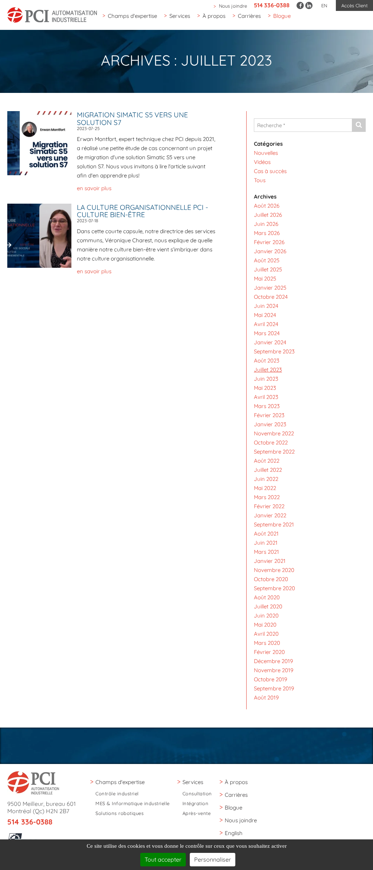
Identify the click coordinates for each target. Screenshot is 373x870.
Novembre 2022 (274, 433)
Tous (260, 180)
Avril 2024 (266, 324)
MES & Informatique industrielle (132, 803)
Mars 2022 (267, 497)
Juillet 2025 (268, 269)
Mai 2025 (265, 278)
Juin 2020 (266, 615)
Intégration (195, 803)
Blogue (282, 15)
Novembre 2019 (273, 670)
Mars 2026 (267, 233)
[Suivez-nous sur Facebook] (300, 5)
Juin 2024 (266, 305)
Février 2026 (269, 242)
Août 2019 (266, 697)
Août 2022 (266, 460)
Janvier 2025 (270, 287)
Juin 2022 (266, 478)
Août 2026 (266, 205)
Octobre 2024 (271, 296)
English (234, 833)
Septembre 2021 (274, 524)
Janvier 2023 (270, 424)
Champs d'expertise (132, 15)
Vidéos (262, 161)
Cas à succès (270, 171)
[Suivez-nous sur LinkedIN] (309, 5)
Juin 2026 (266, 223)
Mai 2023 (265, 387)
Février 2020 (269, 651)
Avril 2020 (266, 633)
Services (179, 15)
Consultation (197, 793)
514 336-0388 (272, 5)
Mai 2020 (265, 624)
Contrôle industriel (117, 793)
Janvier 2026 (270, 251)
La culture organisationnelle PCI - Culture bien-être (142, 211)
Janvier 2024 (270, 342)
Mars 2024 (267, 333)
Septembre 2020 (274, 588)
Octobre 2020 (271, 579)
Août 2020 (267, 597)
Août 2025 (266, 260)
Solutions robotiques (119, 813)
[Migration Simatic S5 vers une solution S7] (42, 142)
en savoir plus (94, 188)
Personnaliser (212, 859)
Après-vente (196, 813)
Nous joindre (233, 6)
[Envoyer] (358, 125)
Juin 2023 (266, 378)
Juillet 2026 (268, 214)
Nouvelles (266, 152)
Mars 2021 (266, 551)
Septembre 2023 (274, 351)
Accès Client (354, 5)
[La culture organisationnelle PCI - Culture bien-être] (42, 235)
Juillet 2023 (268, 369)
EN (324, 5)
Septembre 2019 (274, 688)
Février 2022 (269, 506)
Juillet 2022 (268, 469)
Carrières (249, 15)
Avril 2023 (266, 396)
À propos (214, 15)
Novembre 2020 (274, 570)
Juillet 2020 (268, 606)
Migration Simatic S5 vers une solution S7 (132, 118)
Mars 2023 (267, 406)
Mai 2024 (265, 314)
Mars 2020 (267, 642)
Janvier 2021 (270, 560)
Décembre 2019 (273, 661)
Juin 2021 (266, 542)
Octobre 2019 (270, 679)
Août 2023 (266, 360)
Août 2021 (266, 533)
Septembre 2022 (274, 451)
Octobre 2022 (271, 442)
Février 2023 (269, 415)
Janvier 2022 (270, 515)
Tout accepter (163, 859)
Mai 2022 (265, 488)
